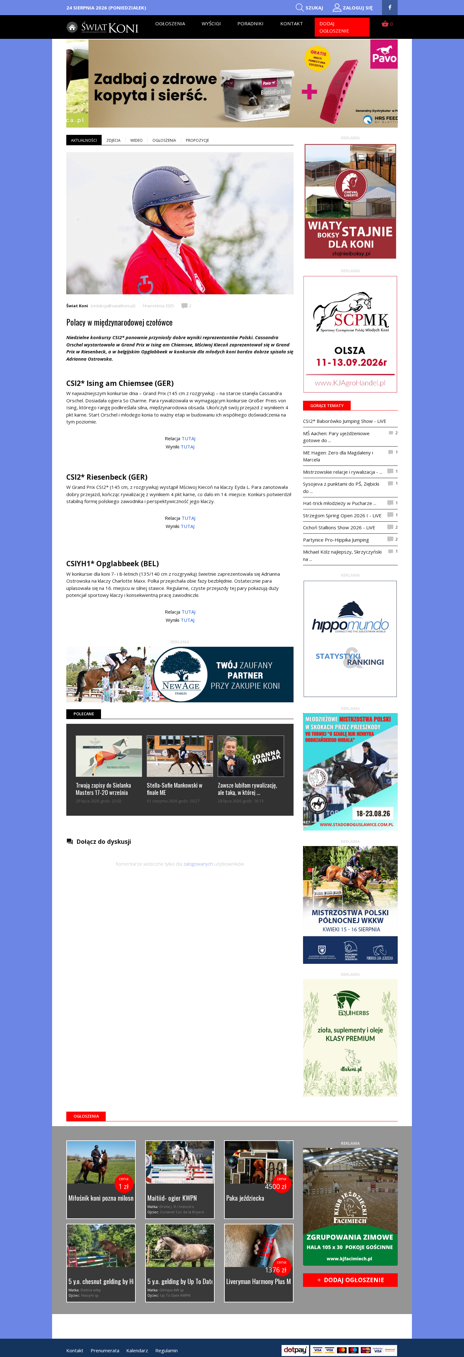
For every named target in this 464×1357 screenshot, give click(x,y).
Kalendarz (137, 1350)
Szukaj (314, 7)
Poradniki (250, 23)
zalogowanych (198, 864)
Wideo (136, 140)
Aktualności (84, 140)
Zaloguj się (357, 7)
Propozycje (197, 140)
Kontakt (291, 23)
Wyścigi (211, 23)
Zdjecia (113, 140)
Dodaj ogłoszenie (334, 27)
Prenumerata (105, 1350)
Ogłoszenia (170, 23)
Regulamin (166, 1350)
